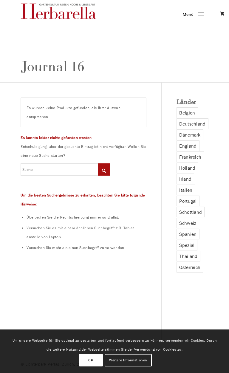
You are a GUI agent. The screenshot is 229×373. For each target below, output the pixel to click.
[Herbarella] (65, 16)
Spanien (187, 234)
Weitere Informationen (128, 360)
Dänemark (189, 135)
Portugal (187, 201)
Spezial (186, 245)
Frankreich (190, 157)
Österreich (189, 267)
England (187, 146)
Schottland (190, 212)
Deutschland (192, 124)
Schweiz (187, 223)
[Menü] (201, 13)
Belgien (187, 113)
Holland (187, 168)
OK (90, 360)
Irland (185, 179)
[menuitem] (201, 13)
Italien (185, 190)
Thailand (188, 256)
